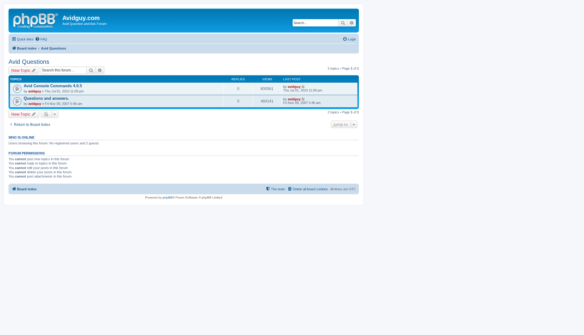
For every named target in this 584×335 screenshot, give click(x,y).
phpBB (167, 197)
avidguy (34, 91)
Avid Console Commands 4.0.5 (53, 86)
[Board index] (36, 19)
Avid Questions (29, 61)
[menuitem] (41, 39)
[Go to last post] (303, 86)
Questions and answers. (46, 98)
